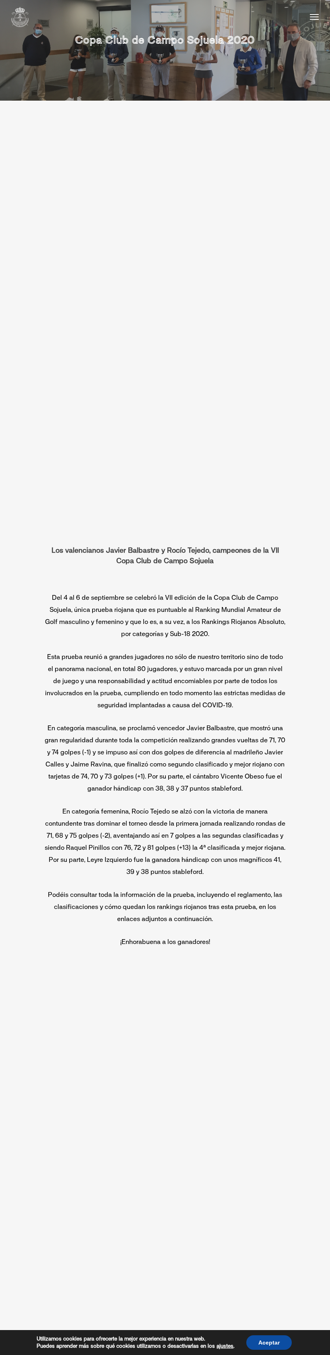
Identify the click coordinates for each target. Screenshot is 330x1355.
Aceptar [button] (269, 1342)
